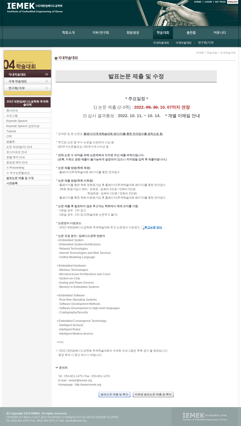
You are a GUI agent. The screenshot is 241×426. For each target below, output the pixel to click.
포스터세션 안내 (16, 152)
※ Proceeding (15, 167)
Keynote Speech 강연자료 (23, 126)
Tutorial (11, 131)
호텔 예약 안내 (15, 157)
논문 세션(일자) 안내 (19, 147)
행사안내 (12, 110)
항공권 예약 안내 (17, 162)
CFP (9, 136)
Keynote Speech (17, 121)
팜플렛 (10, 141)
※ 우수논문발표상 (18, 173)
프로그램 (12, 115)
